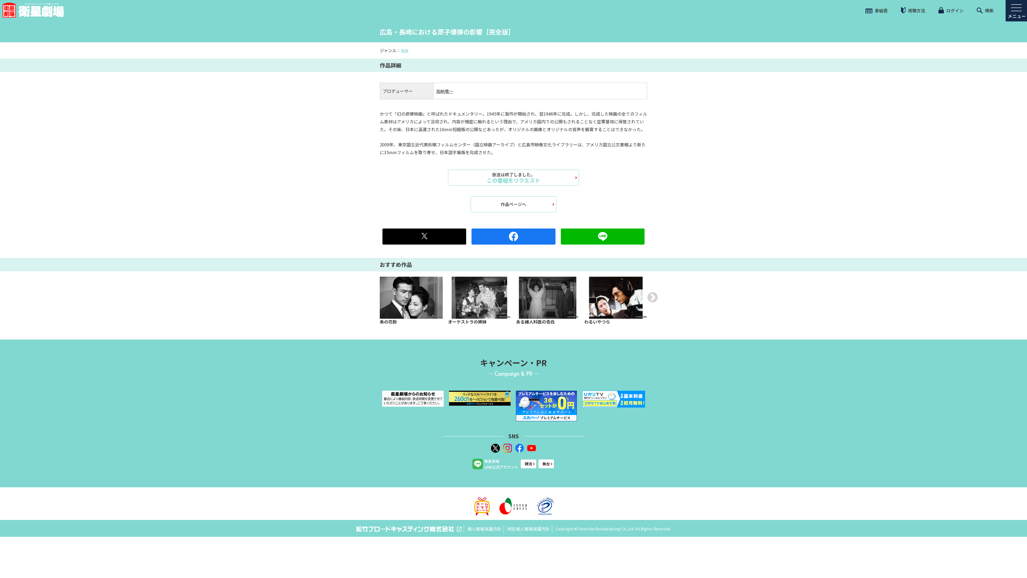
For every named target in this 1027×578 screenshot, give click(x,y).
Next (652, 297)
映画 (404, 50)
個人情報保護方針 (484, 529)
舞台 (546, 463)
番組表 (881, 10)
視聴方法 (916, 10)
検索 (989, 10)
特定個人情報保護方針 (528, 529)
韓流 (528, 463)
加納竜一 (444, 91)
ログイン (954, 10)
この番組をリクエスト (513, 177)
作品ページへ (513, 204)
